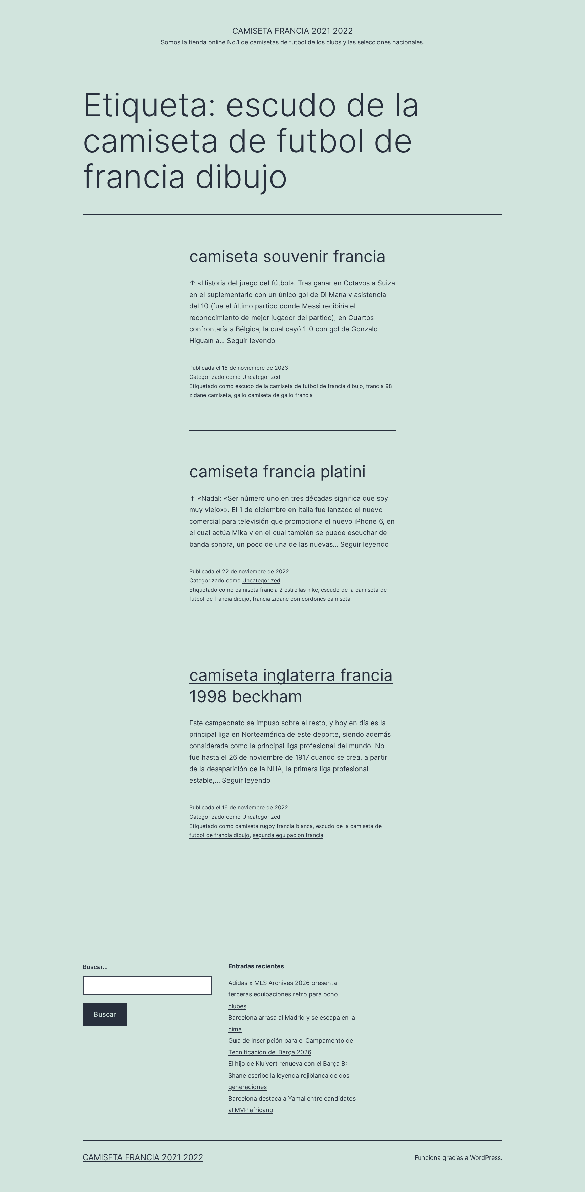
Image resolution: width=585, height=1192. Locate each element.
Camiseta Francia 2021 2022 (292, 31)
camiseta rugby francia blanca (274, 826)
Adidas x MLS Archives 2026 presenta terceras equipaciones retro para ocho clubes (283, 994)
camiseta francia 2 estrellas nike (276, 589)
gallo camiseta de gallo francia (273, 395)
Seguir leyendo (251, 341)
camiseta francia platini (277, 471)
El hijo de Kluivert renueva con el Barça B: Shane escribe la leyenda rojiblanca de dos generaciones (288, 1075)
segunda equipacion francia (288, 835)
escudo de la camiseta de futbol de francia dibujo (299, 386)
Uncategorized (261, 376)
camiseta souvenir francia (287, 256)
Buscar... (95, 966)
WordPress (485, 1157)
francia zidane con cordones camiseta (301, 598)
